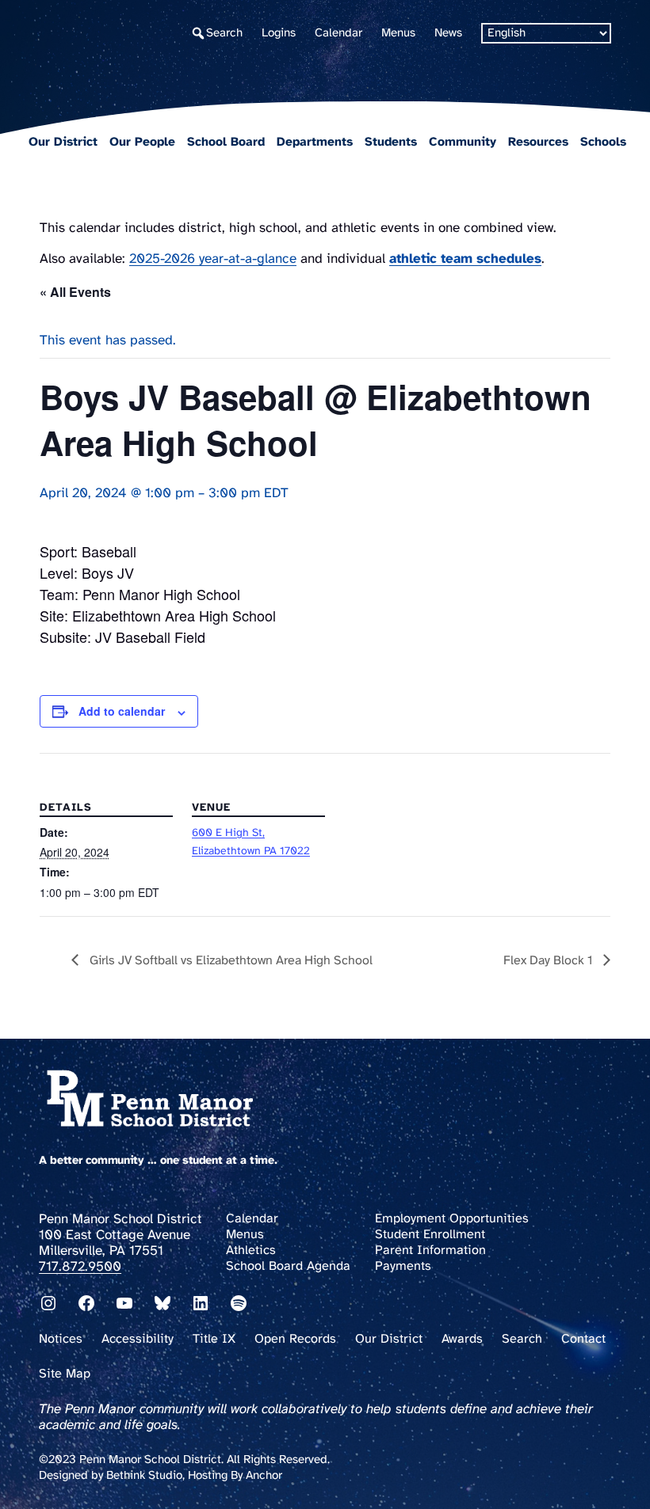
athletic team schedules (465, 259)
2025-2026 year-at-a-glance (212, 259)
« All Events (75, 292)
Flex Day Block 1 (549, 960)
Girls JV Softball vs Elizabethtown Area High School (229, 960)
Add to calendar (121, 711)
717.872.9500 (80, 1267)
